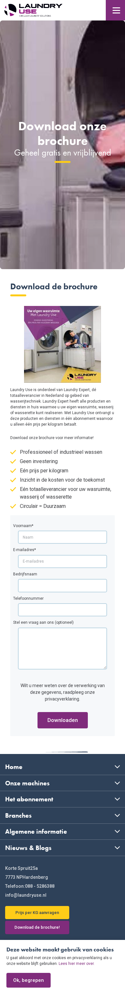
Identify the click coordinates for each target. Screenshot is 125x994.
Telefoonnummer (28, 598)
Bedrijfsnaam (25, 574)
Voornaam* (23, 526)
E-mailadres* (24, 550)
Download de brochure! (37, 927)
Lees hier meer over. (77, 963)
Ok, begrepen (28, 980)
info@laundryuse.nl (25, 895)
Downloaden (62, 720)
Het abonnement (29, 799)
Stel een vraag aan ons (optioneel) (43, 622)
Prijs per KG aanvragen (37, 912)
